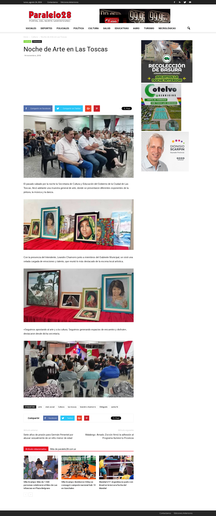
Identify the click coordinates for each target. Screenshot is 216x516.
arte (40, 407)
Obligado (103, 407)
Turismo (149, 28)
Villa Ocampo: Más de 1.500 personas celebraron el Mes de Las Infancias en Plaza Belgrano (40, 485)
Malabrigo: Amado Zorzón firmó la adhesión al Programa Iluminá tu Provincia (109, 436)
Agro (136, 28)
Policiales (63, 28)
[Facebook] (174, 2)
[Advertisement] (79, 81)
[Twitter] (184, 2)
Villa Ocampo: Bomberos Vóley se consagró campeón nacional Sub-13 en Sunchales (78, 485)
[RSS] (179, 2)
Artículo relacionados (35, 449)
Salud (106, 28)
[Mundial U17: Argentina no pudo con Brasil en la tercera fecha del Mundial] (116, 467)
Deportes (46, 28)
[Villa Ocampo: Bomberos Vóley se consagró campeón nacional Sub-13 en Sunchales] (78, 467)
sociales (31, 28)
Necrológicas (167, 28)
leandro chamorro (88, 407)
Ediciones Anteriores (69, 2)
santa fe (114, 407)
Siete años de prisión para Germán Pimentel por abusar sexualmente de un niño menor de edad (48, 436)
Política (79, 28)
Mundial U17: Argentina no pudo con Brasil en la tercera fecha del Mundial (116, 485)
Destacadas (37, 41)
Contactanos (52, 2)
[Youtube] (190, 2)
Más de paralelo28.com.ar (63, 449)
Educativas (122, 28)
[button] (188, 28)
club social (50, 407)
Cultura (93, 28)
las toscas (72, 407)
